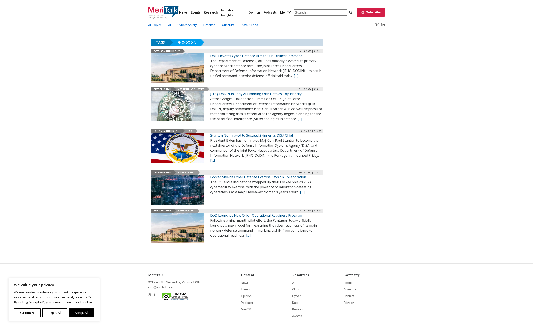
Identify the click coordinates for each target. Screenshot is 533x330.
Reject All (55, 313)
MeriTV (285, 12)
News (183, 12)
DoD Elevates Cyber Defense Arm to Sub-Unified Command (256, 55)
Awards (297, 316)
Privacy (349, 302)
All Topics (155, 25)
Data (295, 302)
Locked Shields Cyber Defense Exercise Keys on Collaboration (258, 177)
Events (196, 12)
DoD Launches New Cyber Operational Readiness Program (256, 215)
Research (211, 12)
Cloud (296, 289)
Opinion (254, 12)
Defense (209, 25)
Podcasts (270, 12)
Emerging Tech (162, 89)
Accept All (81, 313)
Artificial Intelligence (191, 89)
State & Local (250, 25)
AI (169, 25)
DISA (189, 130)
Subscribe (373, 12)
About (348, 282)
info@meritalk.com (160, 287)
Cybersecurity (187, 25)
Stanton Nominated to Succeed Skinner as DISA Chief (251, 135)
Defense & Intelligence (167, 51)
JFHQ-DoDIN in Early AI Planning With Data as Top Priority (256, 94)
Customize (27, 313)
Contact (349, 296)
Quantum (228, 25)
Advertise (350, 289)
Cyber (296, 296)
